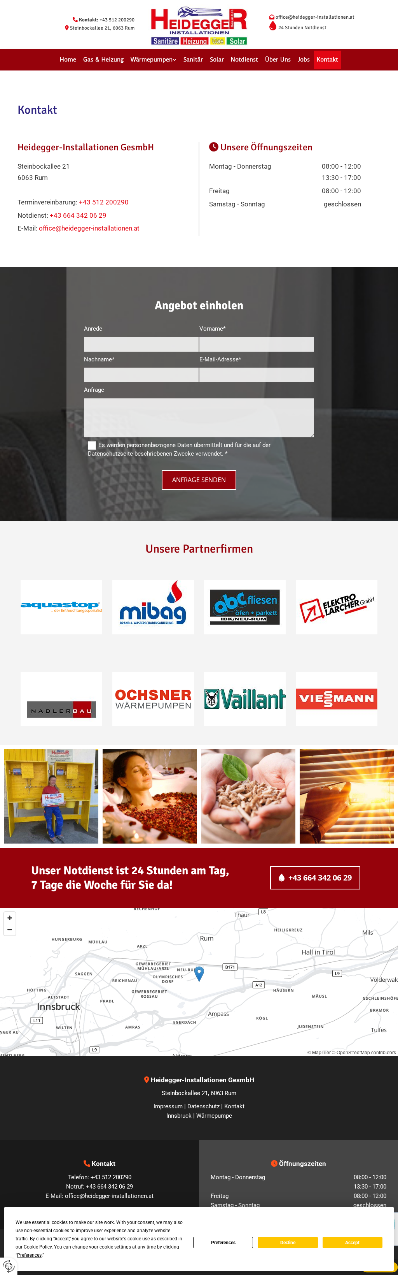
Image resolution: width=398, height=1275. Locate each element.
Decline (287, 1242)
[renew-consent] (8, 1266)
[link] (153, 60)
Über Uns (278, 59)
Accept (352, 1242)
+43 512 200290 (117, 20)
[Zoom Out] (10, 929)
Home (68, 59)
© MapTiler (319, 1052)
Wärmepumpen (152, 59)
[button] (315, 877)
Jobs (304, 59)
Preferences (223, 1242)
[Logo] (198, 25)
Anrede (93, 328)
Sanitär (193, 59)
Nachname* (99, 359)
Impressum (168, 1106)
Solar (217, 59)
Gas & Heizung (103, 59)
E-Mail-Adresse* (220, 359)
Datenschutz (203, 1106)
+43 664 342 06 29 (78, 215)
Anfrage (94, 389)
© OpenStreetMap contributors (364, 1052)
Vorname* (212, 328)
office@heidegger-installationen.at (315, 17)
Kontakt (327, 59)
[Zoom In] (10, 918)
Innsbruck (179, 1115)
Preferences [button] (29, 1255)
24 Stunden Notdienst (302, 28)
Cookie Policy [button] (38, 1247)
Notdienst (244, 59)
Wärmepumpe (214, 1115)
